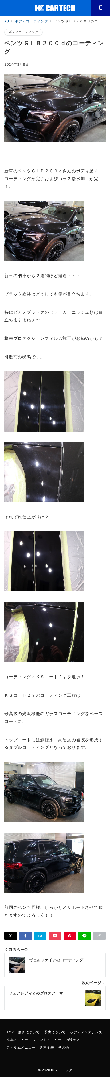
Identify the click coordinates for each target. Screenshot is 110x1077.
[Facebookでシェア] (25, 936)
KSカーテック (61, 1070)
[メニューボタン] (7, 8)
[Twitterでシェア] (10, 936)
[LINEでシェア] (84, 936)
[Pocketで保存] (55, 936)
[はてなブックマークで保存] (40, 936)
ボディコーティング (23, 32)
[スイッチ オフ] (100, 8)
